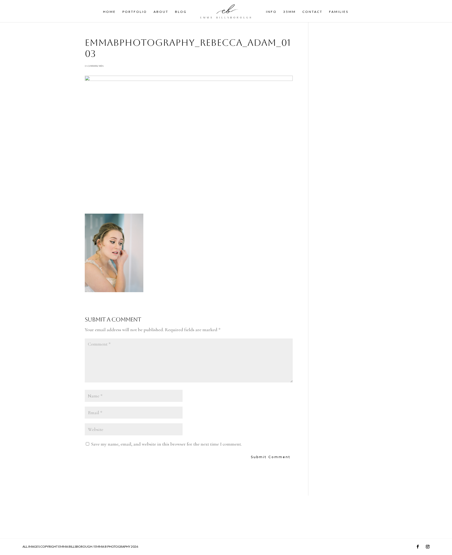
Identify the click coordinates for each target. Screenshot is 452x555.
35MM (289, 12)
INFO (271, 12)
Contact (312, 12)
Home (109, 12)
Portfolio (134, 12)
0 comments (94, 65)
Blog (181, 12)
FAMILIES (338, 12)
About (161, 12)
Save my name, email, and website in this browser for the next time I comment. (166, 444)
